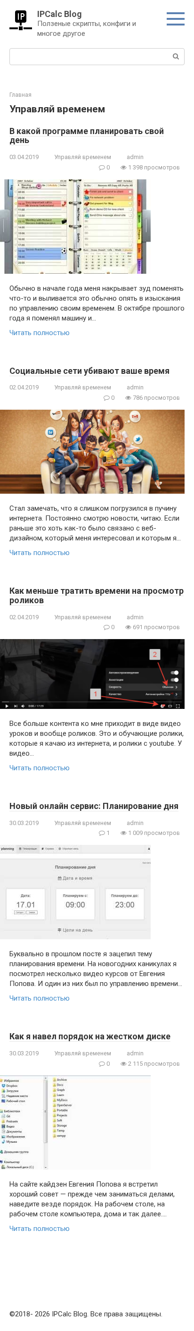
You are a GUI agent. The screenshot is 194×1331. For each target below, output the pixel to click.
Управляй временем (82, 156)
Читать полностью (39, 333)
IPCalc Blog (59, 14)
